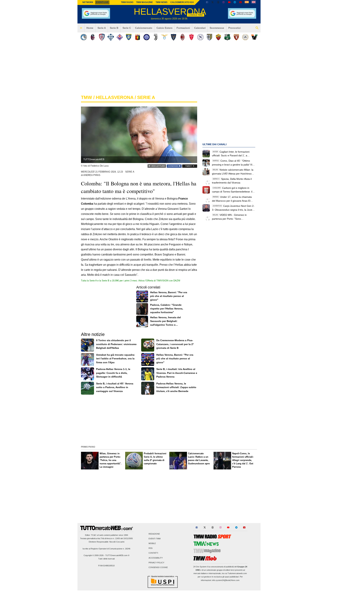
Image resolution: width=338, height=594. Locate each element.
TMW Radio (127, 2)
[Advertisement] (169, 420)
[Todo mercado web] (247, 2)
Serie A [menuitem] (102, 27)
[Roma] (218, 37)
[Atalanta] (83, 37)
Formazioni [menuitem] (183, 27)
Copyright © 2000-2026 (94, 555)
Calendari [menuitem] (200, 27)
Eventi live (102, 2)
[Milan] (182, 37)
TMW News (161, 2)
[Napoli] (200, 37)
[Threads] (218, 2)
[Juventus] (155, 37)
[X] (212, 2)
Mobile (152, 543)
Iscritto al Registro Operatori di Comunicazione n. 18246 (106, 549)
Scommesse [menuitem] (217, 27)
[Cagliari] (101, 37)
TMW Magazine (144, 2)
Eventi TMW (155, 539)
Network (87, 2)
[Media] (240, 2)
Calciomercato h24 (182, 2)
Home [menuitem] (89, 27)
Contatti (153, 553)
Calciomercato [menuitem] (143, 27)
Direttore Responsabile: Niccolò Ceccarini (106, 542)
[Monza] (191, 37)
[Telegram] (234, 2)
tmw (86, 97)
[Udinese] (245, 37)
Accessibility (156, 558)
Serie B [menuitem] (114, 27)
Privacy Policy (156, 563)
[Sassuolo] (227, 37)
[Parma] (209, 37)
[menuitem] (81, 28)
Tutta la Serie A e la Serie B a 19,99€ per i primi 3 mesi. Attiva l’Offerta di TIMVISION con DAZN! (130, 280)
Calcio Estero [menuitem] (165, 27)
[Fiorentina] (119, 37)
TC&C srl (95, 535)
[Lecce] (173, 37)
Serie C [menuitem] (127, 27)
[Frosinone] (128, 37)
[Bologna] (92, 37)
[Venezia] (254, 37)
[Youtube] (229, 2)
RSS (150, 548)
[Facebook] (207, 2)
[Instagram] (223, 2)
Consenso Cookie (158, 567)
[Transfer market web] (254, 2)
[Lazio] (164, 37)
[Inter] (146, 37)
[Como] (110, 37)
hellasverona (114, 97)
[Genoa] (137, 37)
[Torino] (236, 37)
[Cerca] (257, 28)
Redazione (154, 534)
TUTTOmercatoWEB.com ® (117, 555)
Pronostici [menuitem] (234, 27)
